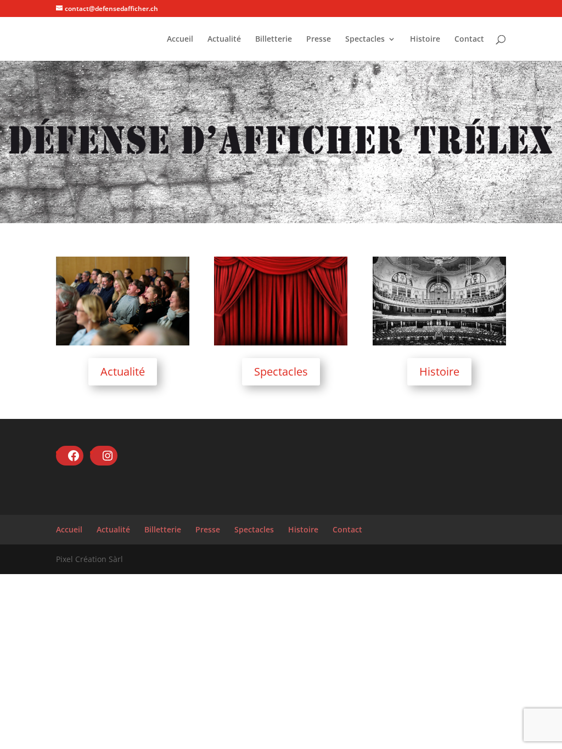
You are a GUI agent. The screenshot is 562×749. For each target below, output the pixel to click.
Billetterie (273, 39)
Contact (469, 39)
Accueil (180, 39)
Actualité (224, 39)
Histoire (425, 39)
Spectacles (365, 39)
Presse (318, 39)
